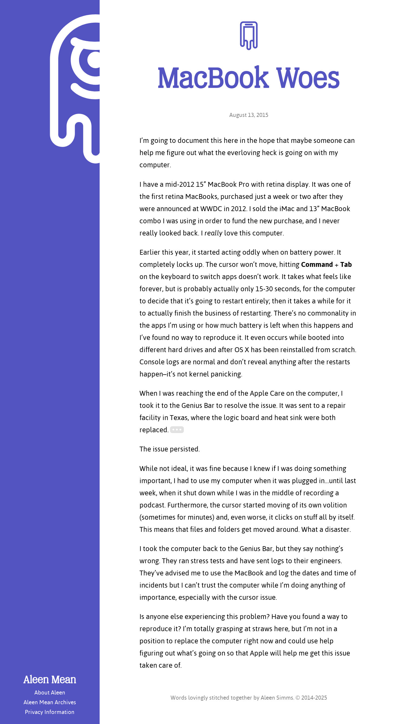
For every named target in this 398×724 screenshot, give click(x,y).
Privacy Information (49, 711)
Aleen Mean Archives (50, 702)
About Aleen (49, 692)
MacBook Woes (249, 80)
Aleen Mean (49, 680)
